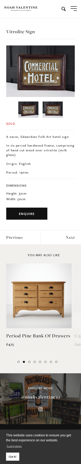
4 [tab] (35, 362)
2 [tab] (24, 362)
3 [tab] (29, 362)
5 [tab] (40, 362)
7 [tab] (51, 362)
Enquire (27, 213)
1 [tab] (18, 362)
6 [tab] (45, 362)
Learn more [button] (14, 446)
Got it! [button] (12, 456)
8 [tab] (56, 362)
